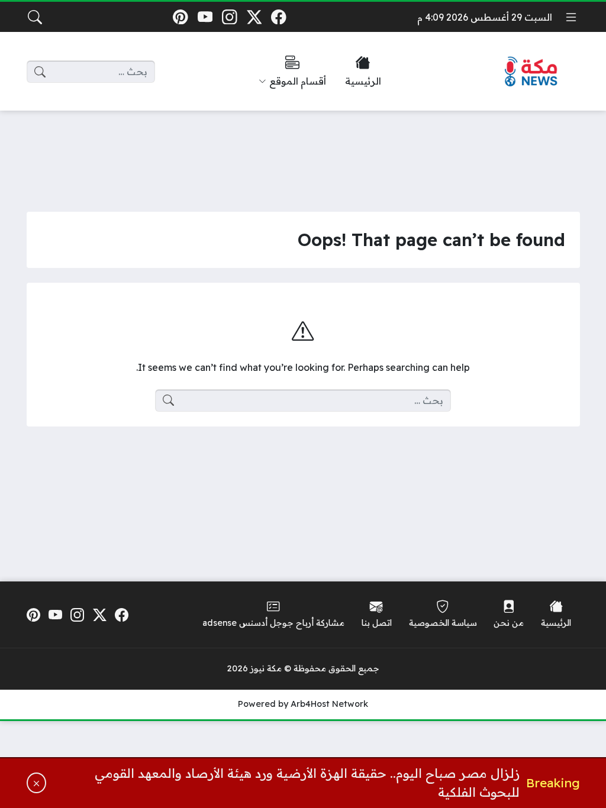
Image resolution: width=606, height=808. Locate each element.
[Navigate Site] (571, 17)
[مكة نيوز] (531, 72)
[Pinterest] (180, 17)
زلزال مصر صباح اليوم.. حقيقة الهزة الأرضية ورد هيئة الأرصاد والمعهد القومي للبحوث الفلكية (307, 782)
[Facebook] (279, 17)
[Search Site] (35, 17)
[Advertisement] (303, 152)
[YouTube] (205, 17)
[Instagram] (229, 17)
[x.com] (254, 17)
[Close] (37, 783)
